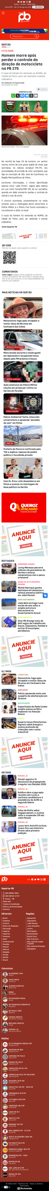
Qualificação (24, 703)
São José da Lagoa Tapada (35, 942)
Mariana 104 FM (16, 1124)
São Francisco (32, 939)
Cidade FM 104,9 (15, 1062)
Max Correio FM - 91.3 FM (19, 1130)
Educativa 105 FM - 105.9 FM (21, 1087)
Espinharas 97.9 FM (17, 1093)
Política (6, 949)
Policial (6, 947)
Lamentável (23, 674)
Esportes (6, 934)
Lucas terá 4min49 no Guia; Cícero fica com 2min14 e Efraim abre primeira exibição (32, 829)
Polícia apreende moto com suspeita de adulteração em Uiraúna (32, 696)
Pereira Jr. (23, 776)
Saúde (5, 954)
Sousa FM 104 (15, 1174)
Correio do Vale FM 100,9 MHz (22, 1074)
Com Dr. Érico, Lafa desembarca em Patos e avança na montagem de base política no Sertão (22, 484)
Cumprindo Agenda (26, 564)
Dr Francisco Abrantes (19, 1004)
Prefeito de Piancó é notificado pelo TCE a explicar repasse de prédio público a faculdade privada (22, 452)
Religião (6, 952)
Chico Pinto (14, 979)
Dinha (11, 992)
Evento (21, 718)
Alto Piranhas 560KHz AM (20, 1043)
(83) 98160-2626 (12, 893)
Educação (7, 928)
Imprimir (43, 90)
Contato (6, 909)
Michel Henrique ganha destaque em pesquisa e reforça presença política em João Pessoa (31, 591)
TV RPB (23, 4)
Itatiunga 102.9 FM (17, 1099)
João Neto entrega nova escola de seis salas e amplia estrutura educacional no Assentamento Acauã (30, 608)
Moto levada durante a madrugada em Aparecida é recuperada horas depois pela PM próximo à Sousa (22, 355)
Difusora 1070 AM (16, 1081)
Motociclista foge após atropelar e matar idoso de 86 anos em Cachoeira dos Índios (21, 323)
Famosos (6, 936)
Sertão (6, 45)
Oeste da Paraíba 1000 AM (20, 1137)
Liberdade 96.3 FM (16, 1105)
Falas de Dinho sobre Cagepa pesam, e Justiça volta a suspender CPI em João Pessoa (31, 814)
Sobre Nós (7, 901)
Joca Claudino (33, 926)
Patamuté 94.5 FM (17, 1143)
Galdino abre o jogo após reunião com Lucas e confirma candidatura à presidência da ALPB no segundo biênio (30, 797)
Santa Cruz (32, 936)
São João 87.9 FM (16, 1168)
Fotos (16, 4)
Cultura (6, 923)
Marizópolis (32, 931)
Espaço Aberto (15, 1017)
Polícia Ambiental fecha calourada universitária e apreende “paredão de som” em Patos (22, 420)
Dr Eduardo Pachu (17, 998)
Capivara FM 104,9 (17, 1056)
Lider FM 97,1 (14, 1112)
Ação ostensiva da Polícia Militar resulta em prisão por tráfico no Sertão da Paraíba (20, 388)
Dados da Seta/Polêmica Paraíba (29, 583)
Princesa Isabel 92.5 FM (19, 1149)
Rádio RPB (31, 4)
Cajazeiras (31, 920)
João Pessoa (32, 923)
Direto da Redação (10, 926)
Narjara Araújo (16, 1023)
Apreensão (23, 690)
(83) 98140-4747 (12, 896)
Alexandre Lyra (16, 973)
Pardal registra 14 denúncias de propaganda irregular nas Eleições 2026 (32, 782)
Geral (5, 939)
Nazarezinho (32, 934)
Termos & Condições (11, 904)
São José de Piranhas (36, 946)
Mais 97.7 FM (14, 1118)
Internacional (8, 941)
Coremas (6, 920)
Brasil (5, 918)
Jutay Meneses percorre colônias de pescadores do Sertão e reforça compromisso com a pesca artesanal (31, 572)
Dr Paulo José (15, 1011)
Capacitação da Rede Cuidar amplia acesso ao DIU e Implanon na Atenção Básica (32, 710)
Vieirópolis (31, 949)
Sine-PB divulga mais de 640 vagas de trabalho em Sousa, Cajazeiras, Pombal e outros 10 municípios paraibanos (32, 625)
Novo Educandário (26, 599)
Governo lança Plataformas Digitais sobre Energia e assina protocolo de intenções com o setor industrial (32, 727)
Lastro (30, 928)
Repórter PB (14, 1161)
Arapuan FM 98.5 (16, 1049)
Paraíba (6, 944)
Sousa (5, 960)
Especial (6, 931)
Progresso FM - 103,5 (18, 1155)
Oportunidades (25, 617)
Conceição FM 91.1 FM (18, 1068)
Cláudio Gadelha (16, 986)
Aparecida (31, 918)
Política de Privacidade (12, 906)
